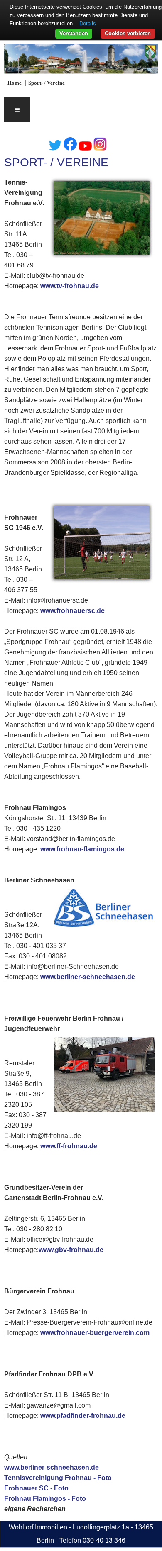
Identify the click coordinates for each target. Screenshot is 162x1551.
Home (14, 83)
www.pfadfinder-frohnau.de (82, 1415)
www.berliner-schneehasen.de (87, 977)
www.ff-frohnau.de (68, 1146)
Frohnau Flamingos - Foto (45, 1498)
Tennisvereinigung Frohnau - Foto (58, 1478)
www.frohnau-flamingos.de (82, 849)
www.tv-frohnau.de (69, 286)
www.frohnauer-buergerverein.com (95, 1332)
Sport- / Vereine (46, 83)
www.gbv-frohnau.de (71, 1249)
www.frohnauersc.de (72, 610)
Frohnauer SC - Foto (36, 1488)
